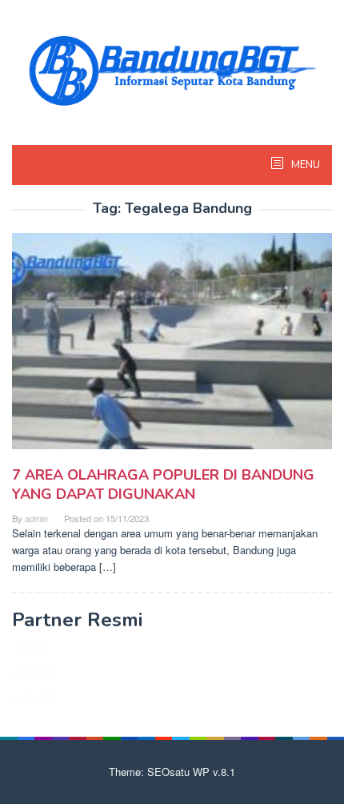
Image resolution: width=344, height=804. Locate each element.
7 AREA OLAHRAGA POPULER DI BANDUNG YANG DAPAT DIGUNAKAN (163, 484)
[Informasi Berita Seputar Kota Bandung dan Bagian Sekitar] (172, 68)
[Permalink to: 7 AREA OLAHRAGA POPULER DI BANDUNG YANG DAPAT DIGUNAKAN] (172, 347)
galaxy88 (33, 695)
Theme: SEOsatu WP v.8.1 (172, 771)
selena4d (33, 670)
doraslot (30, 645)
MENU (304, 165)
